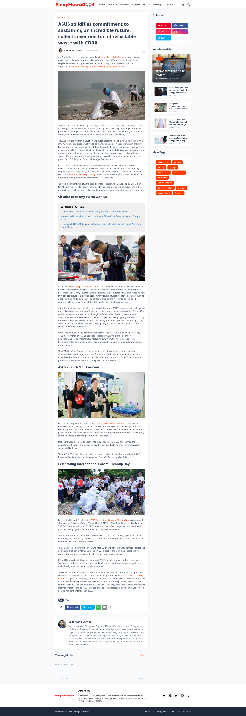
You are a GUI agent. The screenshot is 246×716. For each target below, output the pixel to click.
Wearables (162, 177)
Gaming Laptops (165, 183)
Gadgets (136, 4)
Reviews (124, 4)
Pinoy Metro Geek (64, 711)
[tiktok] (188, 695)
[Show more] (110, 607)
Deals (168, 4)
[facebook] (170, 695)
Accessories (179, 172)
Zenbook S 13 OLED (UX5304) (81, 174)
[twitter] (176, 695)
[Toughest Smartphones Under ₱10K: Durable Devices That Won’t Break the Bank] (161, 107)
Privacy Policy (161, 711)
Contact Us (175, 711)
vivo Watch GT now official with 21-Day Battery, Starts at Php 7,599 (95, 211)
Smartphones (163, 162)
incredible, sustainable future (113, 57)
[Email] (104, 607)
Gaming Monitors (165, 188)
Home (102, 4)
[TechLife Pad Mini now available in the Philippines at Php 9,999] (161, 139)
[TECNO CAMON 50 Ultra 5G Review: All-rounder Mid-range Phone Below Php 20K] (161, 123)
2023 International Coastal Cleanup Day (110, 520)
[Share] (143, 50)
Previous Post (62, 678)
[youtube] (164, 695)
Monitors (181, 188)
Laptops (173, 167)
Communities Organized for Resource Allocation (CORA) (98, 66)
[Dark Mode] (183, 4)
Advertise (187, 711)
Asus (67, 17)
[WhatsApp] (98, 607)
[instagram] (182, 695)
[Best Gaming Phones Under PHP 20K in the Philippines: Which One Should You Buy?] (161, 91)
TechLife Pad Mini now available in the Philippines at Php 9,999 (178, 138)
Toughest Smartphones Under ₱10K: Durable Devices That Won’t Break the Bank (179, 106)
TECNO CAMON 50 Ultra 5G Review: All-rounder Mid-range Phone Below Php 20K (179, 122)
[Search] (188, 4)
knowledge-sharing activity (83, 286)
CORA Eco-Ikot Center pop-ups (109, 423)
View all (143, 655)
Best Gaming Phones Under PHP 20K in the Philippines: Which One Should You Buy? (178, 90)
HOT (145, 4)
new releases (163, 172)
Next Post (143, 678)
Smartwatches (164, 193)
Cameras (178, 193)
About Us (112, 4)
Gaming (156, 4)
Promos (177, 162)
